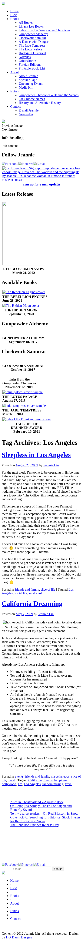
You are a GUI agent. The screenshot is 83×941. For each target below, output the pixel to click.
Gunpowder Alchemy (33, 34)
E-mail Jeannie (29, 110)
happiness (60, 780)
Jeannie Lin (51, 465)
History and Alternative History (40, 103)
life (20, 784)
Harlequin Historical (32, 53)
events (19, 776)
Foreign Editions (30, 64)
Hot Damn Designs (19, 937)
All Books (26, 22)
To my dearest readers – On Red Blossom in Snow (44, 813)
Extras (14, 91)
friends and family (27, 589)
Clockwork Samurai (32, 38)
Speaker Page (28, 80)
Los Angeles (32, 784)
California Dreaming (32, 603)
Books (14, 19)
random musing (52, 784)
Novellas (25, 57)
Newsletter (26, 114)
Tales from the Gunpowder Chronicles (44, 30)
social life (20, 593)
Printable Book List (32, 68)
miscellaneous (60, 776)
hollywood (9, 784)
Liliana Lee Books (31, 26)
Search (6, 868)
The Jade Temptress (32, 45)
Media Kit (25, 87)
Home (14, 11)
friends (48, 780)
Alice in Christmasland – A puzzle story (36, 802)
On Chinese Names (32, 99)
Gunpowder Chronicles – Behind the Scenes (49, 95)
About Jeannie (28, 76)
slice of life (48, 589)
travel (11, 780)
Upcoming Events (31, 83)
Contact (15, 106)
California (35, 780)
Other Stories (27, 61)
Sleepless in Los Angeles (36, 455)
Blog (13, 15)
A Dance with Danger (33, 41)
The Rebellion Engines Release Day (34, 825)
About (14, 72)
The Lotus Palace (30, 49)
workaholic (36, 593)
